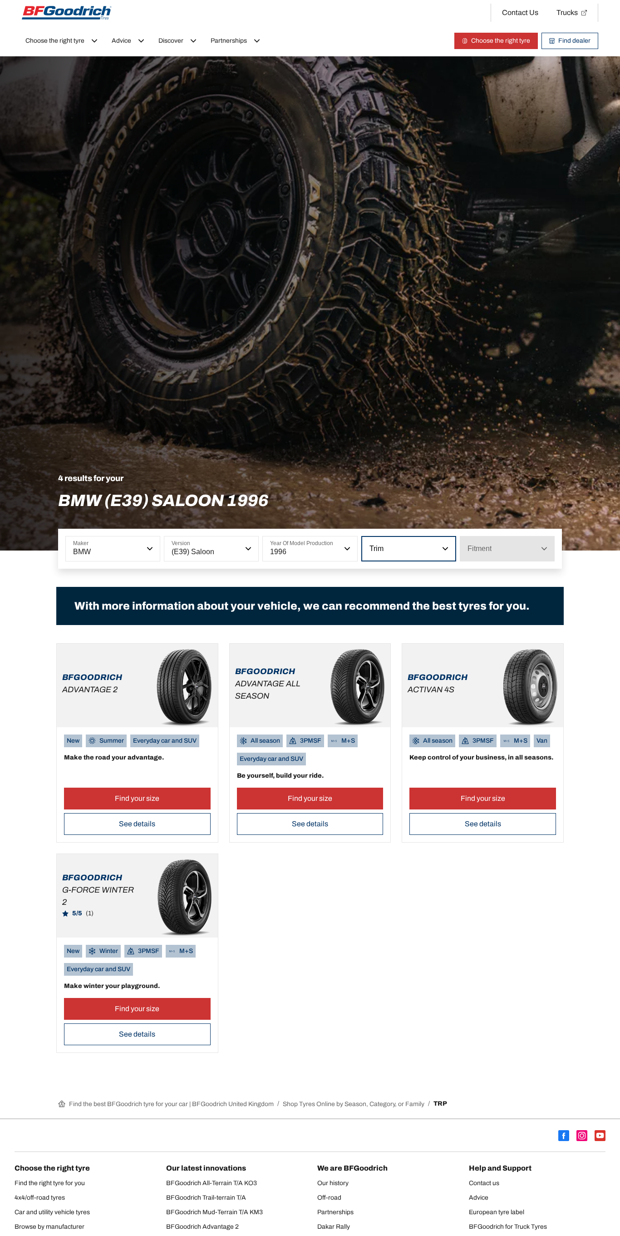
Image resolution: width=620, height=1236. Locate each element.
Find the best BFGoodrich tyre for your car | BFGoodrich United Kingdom (171, 1104)
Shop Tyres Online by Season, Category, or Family (353, 1104)
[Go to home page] (67, 13)
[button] (149, 548)
